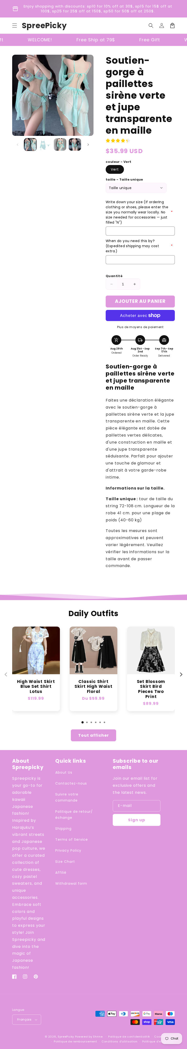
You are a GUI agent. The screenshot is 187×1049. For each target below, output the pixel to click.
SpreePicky (66, 1037)
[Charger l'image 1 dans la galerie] (30, 144)
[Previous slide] (6, 674)
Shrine (98, 1037)
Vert (115, 169)
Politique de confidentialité (129, 1037)
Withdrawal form (71, 883)
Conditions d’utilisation (120, 1041)
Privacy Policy (68, 850)
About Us (63, 772)
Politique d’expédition (158, 1041)
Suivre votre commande (66, 797)
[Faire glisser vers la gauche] (17, 144)
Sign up (136, 820)
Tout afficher (93, 735)
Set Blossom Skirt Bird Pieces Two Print (151, 689)
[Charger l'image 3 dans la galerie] (60, 144)
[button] (14, 25)
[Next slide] (181, 674)
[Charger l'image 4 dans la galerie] (75, 144)
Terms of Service (71, 839)
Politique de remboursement (75, 1041)
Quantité (114, 276)
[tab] (82, 722)
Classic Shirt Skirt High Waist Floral (93, 686)
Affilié (60, 872)
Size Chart (65, 861)
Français (24, 1019)
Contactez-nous (71, 783)
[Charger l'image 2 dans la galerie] (45, 144)
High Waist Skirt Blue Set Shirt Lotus (36, 686)
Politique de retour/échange (74, 814)
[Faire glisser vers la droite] (88, 144)
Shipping (63, 828)
